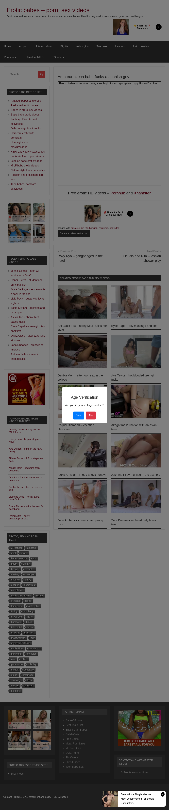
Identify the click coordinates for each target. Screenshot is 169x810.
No (91, 415)
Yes (78, 415)
